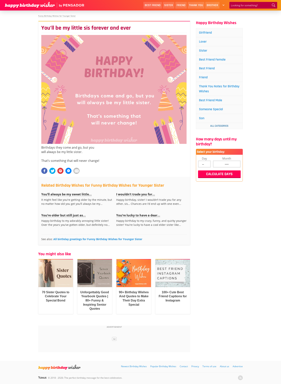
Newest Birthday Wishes (134, 366)
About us (224, 366)
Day (204, 158)
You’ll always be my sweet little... (66, 194)
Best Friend (153, 5)
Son (201, 118)
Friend (181, 5)
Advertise (238, 366)
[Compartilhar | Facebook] (44, 171)
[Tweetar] (52, 171)
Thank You (196, 5)
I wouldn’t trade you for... (135, 194)
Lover (203, 41)
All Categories (219, 126)
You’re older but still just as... (63, 215)
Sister (168, 5)
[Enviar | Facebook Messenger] (68, 171)
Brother (212, 5)
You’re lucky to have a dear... (138, 215)
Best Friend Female (212, 59)
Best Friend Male (210, 100)
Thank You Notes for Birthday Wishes (219, 88)
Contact (184, 366)
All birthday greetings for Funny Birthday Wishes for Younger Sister (97, 239)
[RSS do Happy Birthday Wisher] (240, 377)
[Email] (76, 171)
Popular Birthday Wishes (163, 366)
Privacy (195, 366)
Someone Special (211, 109)
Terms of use (209, 366)
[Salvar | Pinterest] (60, 171)
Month (226, 158)
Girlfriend (205, 32)
